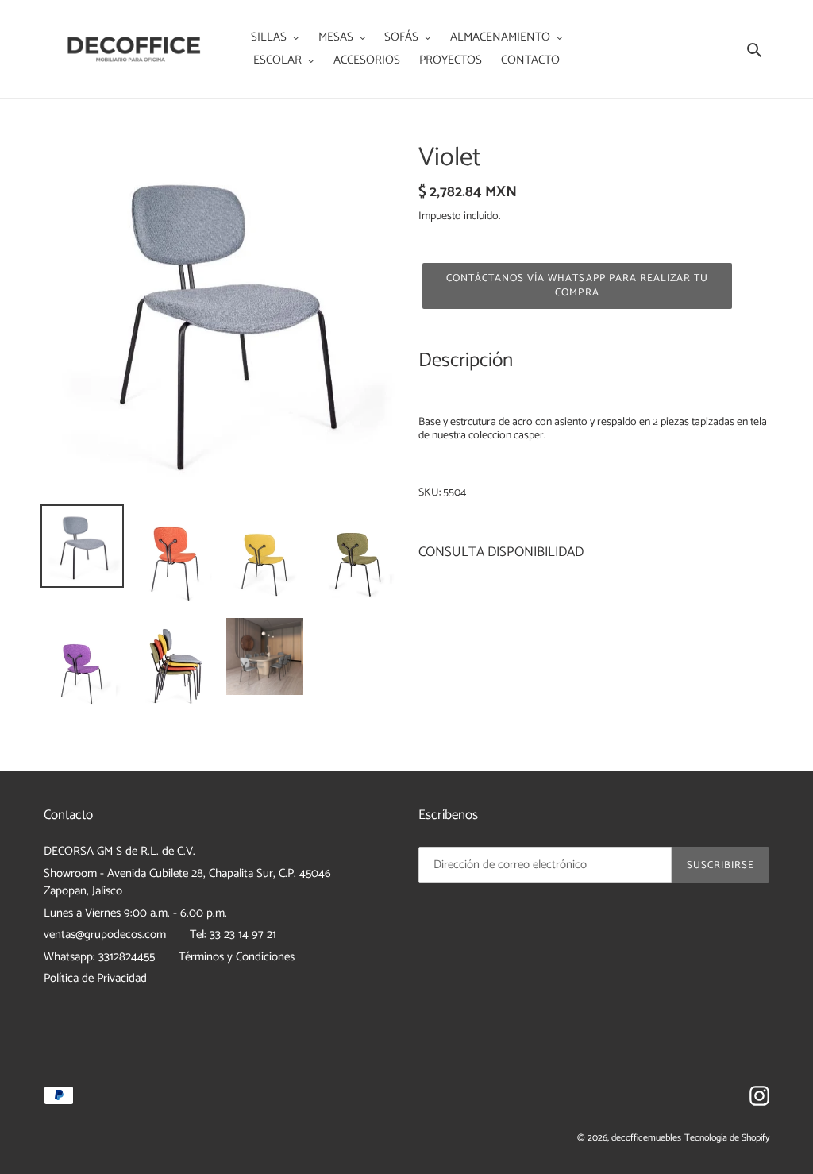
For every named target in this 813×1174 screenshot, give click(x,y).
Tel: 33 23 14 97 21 (233, 934)
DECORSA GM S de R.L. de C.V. (119, 851)
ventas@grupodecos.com (105, 934)
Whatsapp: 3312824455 (99, 957)
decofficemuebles (646, 1137)
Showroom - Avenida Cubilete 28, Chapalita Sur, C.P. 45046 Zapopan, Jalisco (187, 882)
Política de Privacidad (95, 978)
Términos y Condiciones (237, 957)
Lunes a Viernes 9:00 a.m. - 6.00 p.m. (135, 913)
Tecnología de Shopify (726, 1137)
